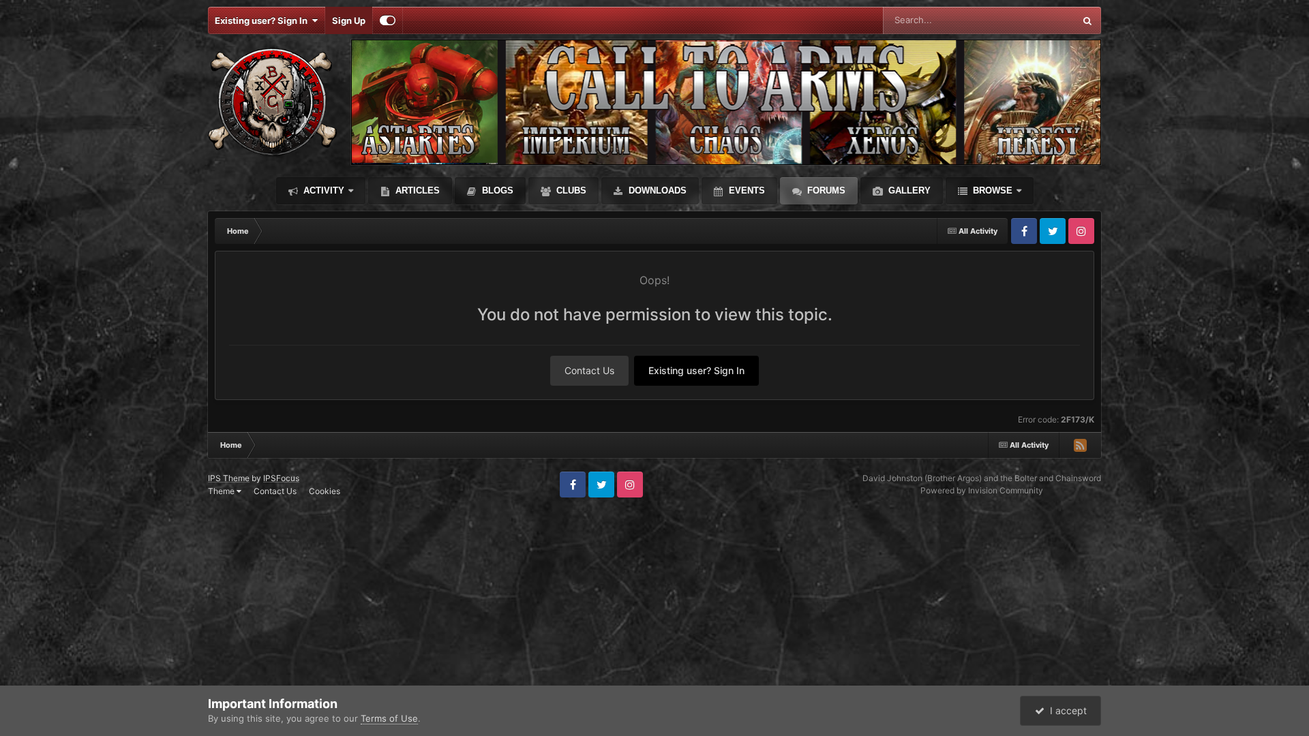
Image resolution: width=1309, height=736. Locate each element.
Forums (824, 190)
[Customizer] (387, 20)
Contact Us (589, 370)
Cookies (324, 491)
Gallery (908, 190)
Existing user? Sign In (263, 20)
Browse (991, 190)
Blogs (496, 190)
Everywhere (1032, 20)
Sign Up (348, 20)
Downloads (656, 190)
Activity (322, 190)
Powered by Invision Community (981, 490)
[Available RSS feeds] (1080, 445)
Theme (222, 491)
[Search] (1087, 20)
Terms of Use (389, 718)
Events (745, 190)
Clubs (570, 190)
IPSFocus (281, 478)
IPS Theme (229, 478)
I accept (1065, 710)
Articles (416, 190)
